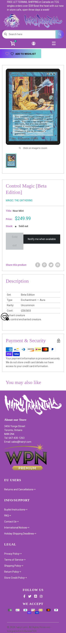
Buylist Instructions (14, 509)
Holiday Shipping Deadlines (19, 533)
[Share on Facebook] (37, 264)
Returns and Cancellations (18, 489)
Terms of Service (13, 559)
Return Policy (11, 571)
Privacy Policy (11, 553)
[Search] (59, 34)
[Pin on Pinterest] (44, 264)
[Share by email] (57, 264)
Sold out (14, 241)
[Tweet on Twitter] (51, 264)
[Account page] (34, 43)
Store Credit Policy (14, 577)
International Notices (15, 527)
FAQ (6, 515)
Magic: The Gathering (19, 200)
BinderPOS (30, 631)
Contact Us (10, 521)
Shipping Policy (12, 565)
